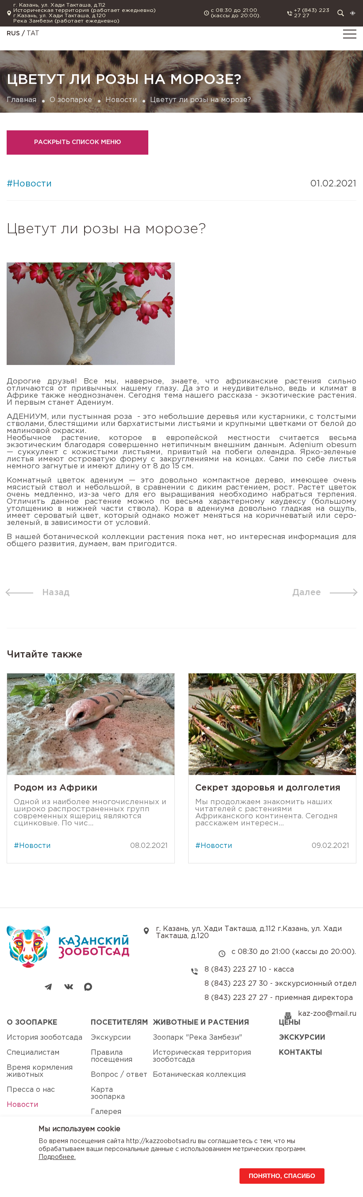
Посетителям (119, 1022)
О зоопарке (71, 100)
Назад (56, 593)
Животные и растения (201, 1022)
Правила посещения (111, 1056)
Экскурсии (111, 1037)
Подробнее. (57, 1157)
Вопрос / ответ (119, 1075)
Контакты (300, 1052)
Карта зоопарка (108, 1093)
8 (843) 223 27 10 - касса (249, 969)
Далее (306, 593)
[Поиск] (340, 13)
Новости (121, 100)
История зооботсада (44, 1037)
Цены (290, 1022)
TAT (33, 33)
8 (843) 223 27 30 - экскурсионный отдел (280, 983)
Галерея (106, 1112)
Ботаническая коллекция (199, 1075)
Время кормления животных (40, 1071)
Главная (21, 100)
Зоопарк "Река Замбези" (197, 1037)
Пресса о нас (31, 1090)
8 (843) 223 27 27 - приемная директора (279, 998)
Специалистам (33, 1052)
